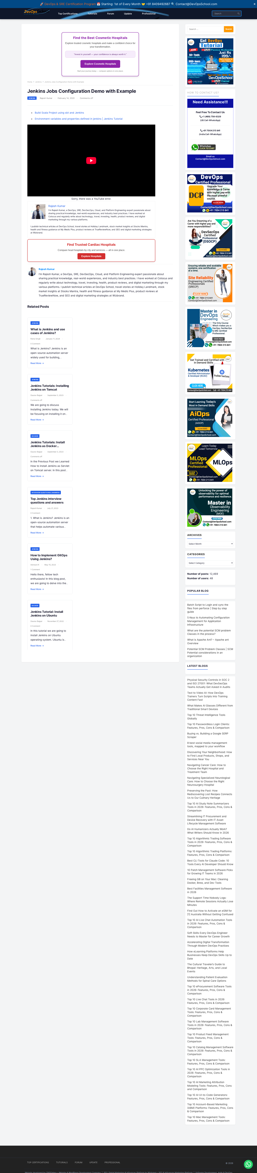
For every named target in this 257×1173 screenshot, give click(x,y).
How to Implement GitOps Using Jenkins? (48, 557)
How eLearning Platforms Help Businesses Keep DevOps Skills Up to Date (209, 955)
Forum (78, 1162)
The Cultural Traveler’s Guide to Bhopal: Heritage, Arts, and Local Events (207, 968)
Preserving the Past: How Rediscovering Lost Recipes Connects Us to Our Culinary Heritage (209, 794)
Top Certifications (38, 1162)
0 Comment (35, 344)
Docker (35, 436)
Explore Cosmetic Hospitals (100, 64)
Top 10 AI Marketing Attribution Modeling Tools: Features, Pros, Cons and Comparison (209, 1086)
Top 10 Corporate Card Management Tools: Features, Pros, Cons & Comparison (209, 1012)
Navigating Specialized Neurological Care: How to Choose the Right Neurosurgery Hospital (208, 781)
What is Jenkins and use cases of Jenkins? (47, 331)
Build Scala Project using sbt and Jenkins (59, 112)
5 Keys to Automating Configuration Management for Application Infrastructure (208, 621)
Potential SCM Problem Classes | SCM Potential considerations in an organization (210, 653)
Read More (37, 363)
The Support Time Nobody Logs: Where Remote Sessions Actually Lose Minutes (210, 901)
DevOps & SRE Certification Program (70, 4)
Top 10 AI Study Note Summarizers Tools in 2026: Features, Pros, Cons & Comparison (209, 807)
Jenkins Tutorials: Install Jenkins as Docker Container (47, 446)
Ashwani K (34, 565)
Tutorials (62, 1162)
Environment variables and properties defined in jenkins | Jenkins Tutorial (79, 118)
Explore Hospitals (91, 256)
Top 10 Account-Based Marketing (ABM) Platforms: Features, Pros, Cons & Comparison (210, 1108)
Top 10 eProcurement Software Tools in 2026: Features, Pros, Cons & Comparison (209, 990)
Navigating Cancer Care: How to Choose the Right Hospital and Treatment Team (206, 769)
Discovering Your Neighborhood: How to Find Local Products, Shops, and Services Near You (209, 756)
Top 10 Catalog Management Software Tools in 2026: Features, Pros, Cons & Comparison (210, 1051)
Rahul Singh (35, 339)
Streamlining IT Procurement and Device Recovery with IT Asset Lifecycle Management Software (207, 820)
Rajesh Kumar (46, 98)
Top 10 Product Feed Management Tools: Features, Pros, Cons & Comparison (208, 1038)
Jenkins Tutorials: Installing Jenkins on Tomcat (49, 387)
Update (93, 1162)
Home (29, 82)
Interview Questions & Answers (46, 492)
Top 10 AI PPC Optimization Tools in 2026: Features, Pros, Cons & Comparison (208, 1073)
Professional (112, 1162)
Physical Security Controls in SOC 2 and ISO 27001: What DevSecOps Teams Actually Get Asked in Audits (208, 683)
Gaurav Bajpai (36, 395)
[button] (248, 1164)
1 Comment (35, 569)
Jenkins (38, 82)
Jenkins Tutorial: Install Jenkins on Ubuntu (46, 613)
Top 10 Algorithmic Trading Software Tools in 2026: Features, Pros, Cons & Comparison (209, 842)
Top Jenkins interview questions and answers (47, 500)
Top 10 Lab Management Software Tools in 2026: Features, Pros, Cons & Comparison (209, 1025)
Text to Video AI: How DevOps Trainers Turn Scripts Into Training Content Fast (207, 696)
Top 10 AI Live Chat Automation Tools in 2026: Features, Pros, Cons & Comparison (209, 923)
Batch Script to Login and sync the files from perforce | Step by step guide (207, 608)
